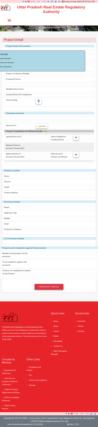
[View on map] (38, 101)
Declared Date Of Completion (19, 94)
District (7, 181)
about (56, 326)
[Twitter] (26, 1)
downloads (57, 341)
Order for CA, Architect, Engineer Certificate (9, 381)
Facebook (81, 321)
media (55, 336)
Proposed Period (13, 79)
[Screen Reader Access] (52, 1)
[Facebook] (23, 1)
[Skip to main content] (48, 1)
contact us (58, 346)
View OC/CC (11, 125)
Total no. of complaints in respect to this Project (16, 272)
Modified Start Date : (15, 89)
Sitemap (32, 385)
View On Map (11, 100)
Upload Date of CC (14, 136)
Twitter (81, 326)
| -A (43, 1)
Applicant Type (10, 213)
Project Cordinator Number (18, 73)
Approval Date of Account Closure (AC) (15, 155)
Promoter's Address (12, 229)
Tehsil (6, 187)
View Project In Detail (49, 287)
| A (39, 1)
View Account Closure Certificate (59, 155)
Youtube (81, 331)
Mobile (7, 218)
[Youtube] (28, 1)
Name (6, 207)
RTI (30, 375)
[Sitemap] (56, 1)
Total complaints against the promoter (14, 263)
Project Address (11, 192)
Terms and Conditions (38, 380)
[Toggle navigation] (9, 21)
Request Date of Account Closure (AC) (15, 146)
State (6, 176)
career (56, 331)
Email (6, 224)
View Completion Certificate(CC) (58, 138)
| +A (33, 1)
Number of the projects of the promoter (14, 254)
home (55, 321)
